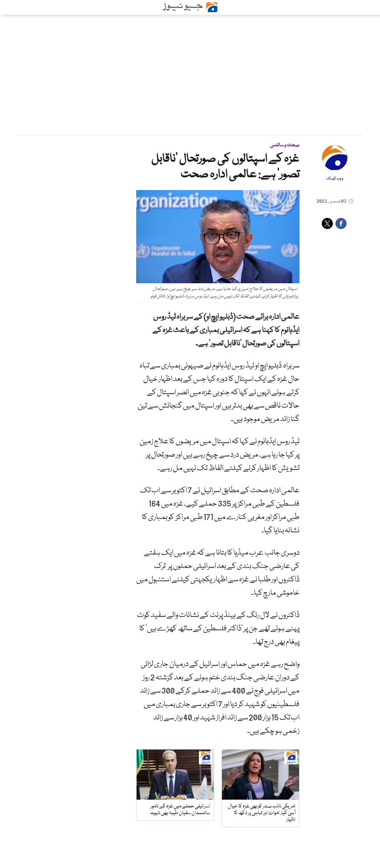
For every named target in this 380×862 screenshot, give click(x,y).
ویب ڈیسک (334, 179)
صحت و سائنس (284, 145)
